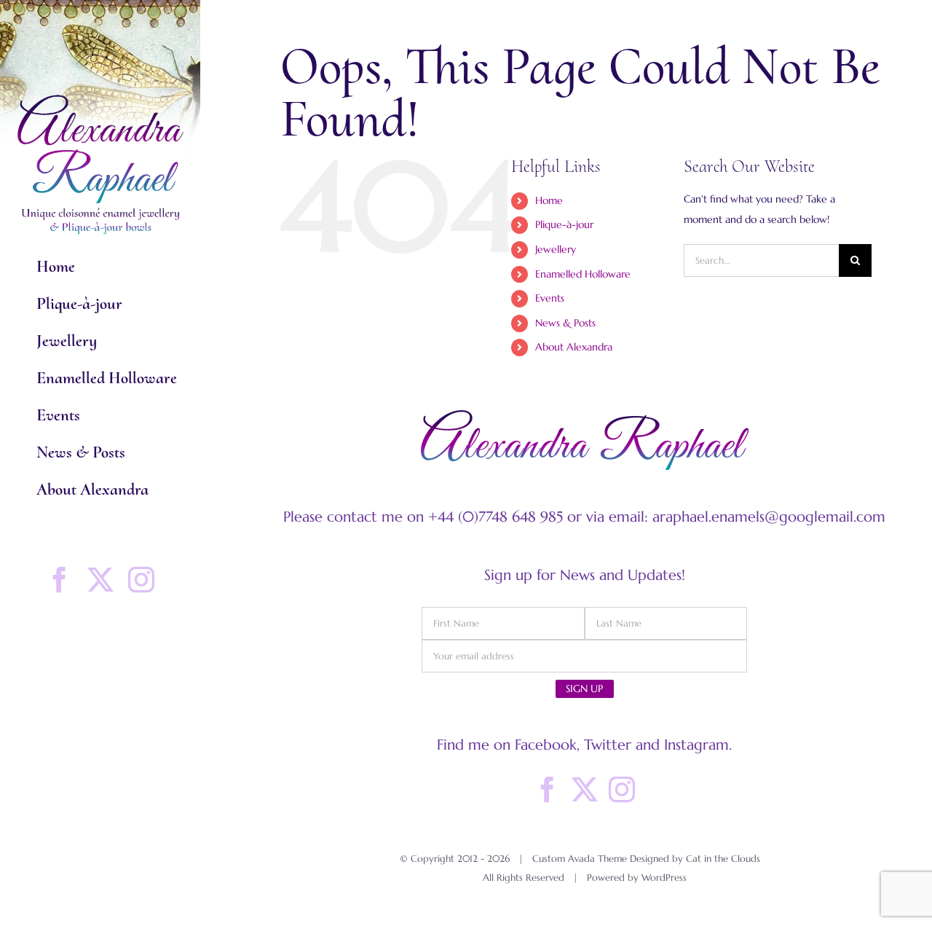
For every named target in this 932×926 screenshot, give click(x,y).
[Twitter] (585, 790)
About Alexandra (573, 346)
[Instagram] (622, 790)
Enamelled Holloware (583, 273)
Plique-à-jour (564, 224)
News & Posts (565, 322)
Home (549, 200)
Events (549, 298)
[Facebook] (547, 790)
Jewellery (555, 249)
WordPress (664, 877)
